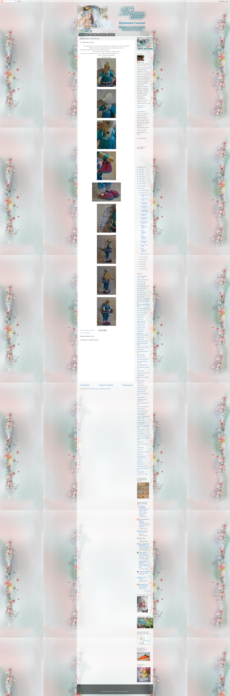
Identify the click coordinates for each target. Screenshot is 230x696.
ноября (142, 192)
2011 (140, 188)
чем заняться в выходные (141, 456)
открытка (139, 385)
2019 (140, 169)
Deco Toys (142, 538)
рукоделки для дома (143, 426)
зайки (138, 319)
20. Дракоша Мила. (143, 199)
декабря (143, 190)
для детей (140, 310)
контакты (102, 34)
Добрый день (142, 587)
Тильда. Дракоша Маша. (143, 250)
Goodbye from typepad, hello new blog (144, 566)
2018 (140, 172)
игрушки (139, 324)
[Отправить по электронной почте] (99, 330)
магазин (94, 34)
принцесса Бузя (141, 406)
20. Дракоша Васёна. (143, 214)
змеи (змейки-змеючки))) (141, 322)
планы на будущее (142, 393)
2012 (140, 186)
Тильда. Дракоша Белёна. (143, 237)
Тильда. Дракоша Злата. (143, 232)
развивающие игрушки (141, 423)
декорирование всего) (143, 304)
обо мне (111, 34)
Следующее (85, 385)
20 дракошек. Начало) (144, 222)
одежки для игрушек (143, 377)
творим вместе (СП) (143, 438)
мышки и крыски (142, 359)
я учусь (139, 472)
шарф (139, 462)
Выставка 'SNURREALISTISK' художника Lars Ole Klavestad (144, 524)
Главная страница (106, 385)
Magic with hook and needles (144, 544)
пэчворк (139, 420)
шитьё (139, 464)
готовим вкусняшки (142, 301)
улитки (139, 454)
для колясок (140, 312)
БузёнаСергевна (142, 286)
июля (142, 261)
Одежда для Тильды (143, 241)
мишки (139, 349)
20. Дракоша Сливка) (143, 203)
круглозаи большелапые (141, 334)
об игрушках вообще (143, 367)
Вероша (141, 62)
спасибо (139, 434)
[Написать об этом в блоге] (101, 330)
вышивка (139, 294)
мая (141, 266)
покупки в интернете (143, 403)
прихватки (140, 408)
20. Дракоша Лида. (143, 195)
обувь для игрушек (142, 373)
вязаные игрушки (142, 299)
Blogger (127, 691)
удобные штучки (142, 451)
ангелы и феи (141, 279)
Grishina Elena (143, 531)
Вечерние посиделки (142, 507)
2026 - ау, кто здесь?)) (142, 533)
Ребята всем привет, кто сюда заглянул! (143, 555)
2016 (140, 176)
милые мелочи (141, 347)
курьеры (139, 337)
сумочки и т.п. (141, 436)
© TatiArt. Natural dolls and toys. (144, 572)
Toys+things (143, 552)
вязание (139, 297)
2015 (140, 179)
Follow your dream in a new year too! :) (144, 547)
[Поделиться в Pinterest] (106, 330)
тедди (138, 441)
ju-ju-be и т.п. (141, 474)
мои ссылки (140, 357)
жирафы (139, 317)
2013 (140, 183)
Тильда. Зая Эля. (143, 245)
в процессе (140, 288)
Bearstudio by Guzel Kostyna (143, 585)
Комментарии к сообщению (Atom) (100, 388)
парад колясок (141, 387)
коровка (139, 331)
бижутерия (140, 284)
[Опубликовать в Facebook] (104, 330)
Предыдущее (127, 385)
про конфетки (141, 411)
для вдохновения (142, 308)
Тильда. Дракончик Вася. (144, 227)
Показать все (147, 591)
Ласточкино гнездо (142, 578)
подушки (139, 397)
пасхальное (140, 389)
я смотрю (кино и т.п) (143, 468)
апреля (142, 268)
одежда (139, 375)
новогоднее (140, 365)
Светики (139, 429)
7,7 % (140, 539)
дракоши (87, 332)
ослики (139, 383)
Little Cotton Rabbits (143, 562)
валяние (139, 290)
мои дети (139, 355)
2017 (140, 174)
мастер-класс (84, 34)
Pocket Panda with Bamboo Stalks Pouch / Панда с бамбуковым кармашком (144, 512)
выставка (139, 292)
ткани (138, 449)
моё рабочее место (143, 351)
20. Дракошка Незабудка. (144, 210)
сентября (143, 257)
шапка (139, 459)
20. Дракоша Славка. (143, 207)
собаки (139, 431)
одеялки (139, 380)
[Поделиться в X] (102, 330)
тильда (139, 447)
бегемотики (140, 282)
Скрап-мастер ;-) (145, 254)
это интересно (141, 466)
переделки (140, 391)
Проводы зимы (143, 580)
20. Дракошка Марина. (144, 218)
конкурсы (139, 327)
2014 (140, 181)
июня (142, 264)
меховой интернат (142, 343)
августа (142, 259)
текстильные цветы (142, 444)
